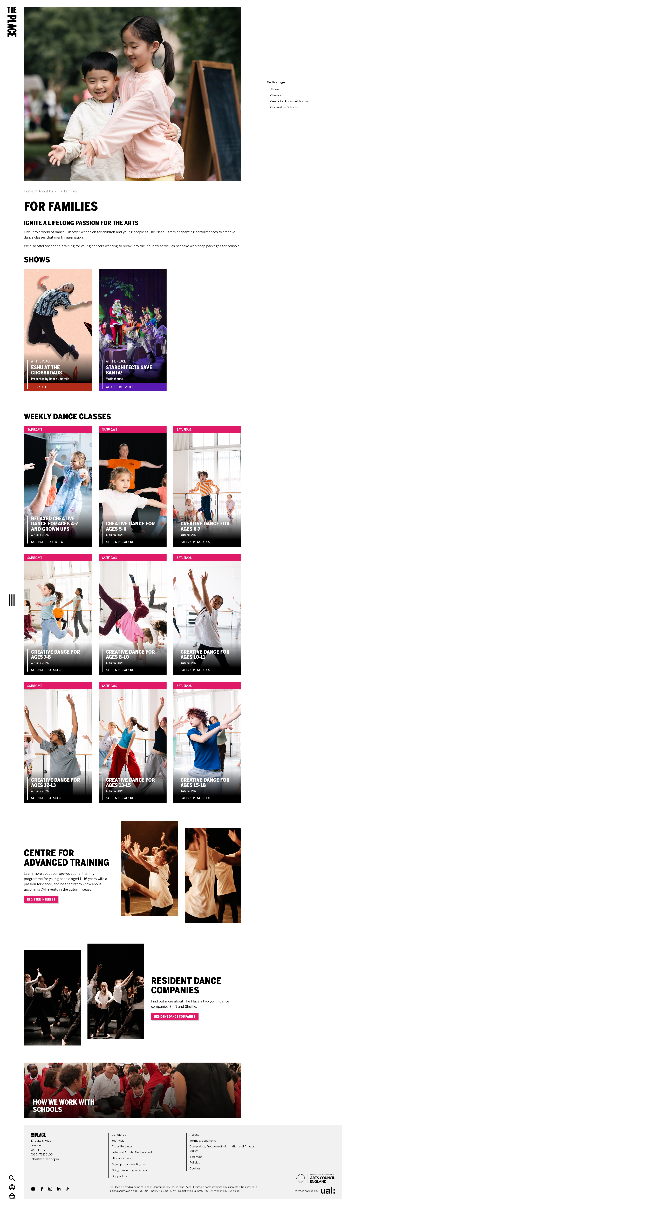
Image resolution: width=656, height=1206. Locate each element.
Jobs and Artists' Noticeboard (132, 1152)
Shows (274, 89)
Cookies (195, 1168)
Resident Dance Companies (174, 1016)
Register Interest (41, 899)
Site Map (195, 1156)
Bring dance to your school (130, 1170)
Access (194, 1134)
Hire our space (121, 1158)
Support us (119, 1176)
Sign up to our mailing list (129, 1164)
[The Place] (12, 19)
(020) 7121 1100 (42, 1154)
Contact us (119, 1134)
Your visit (118, 1140)
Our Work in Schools (284, 107)
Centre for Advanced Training (289, 101)
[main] (179, 559)
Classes (275, 95)
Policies (194, 1162)
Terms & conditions (202, 1140)
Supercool (234, 1191)
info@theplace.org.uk (45, 1159)
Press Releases (122, 1146)
